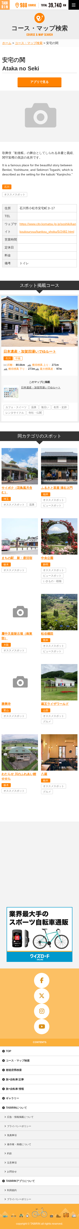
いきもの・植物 (52, 581)
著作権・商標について (19, 1144)
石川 (6, 186)
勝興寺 (6, 704)
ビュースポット (52, 505)
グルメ (47, 721)
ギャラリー (12, 1098)
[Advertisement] (39, 863)
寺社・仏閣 (35, 412)
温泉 (33, 407)
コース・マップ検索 (18, 1060)
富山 (6, 710)
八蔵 (44, 774)
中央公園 (47, 558)
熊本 (45, 640)
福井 (45, 494)
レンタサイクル (14, 412)
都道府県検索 (14, 1070)
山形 (45, 710)
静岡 (45, 564)
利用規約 (12, 1190)
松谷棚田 (47, 633)
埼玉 (6, 498)
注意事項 (12, 1162)
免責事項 (12, 1135)
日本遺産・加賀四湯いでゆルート (30, 351)
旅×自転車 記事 (15, 1079)
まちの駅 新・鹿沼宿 (17, 558)
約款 (9, 1153)
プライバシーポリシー (19, 1126)
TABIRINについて (16, 1107)
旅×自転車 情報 (15, 1088)
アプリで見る (39, 82)
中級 (18, 358)
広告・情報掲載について (20, 1117)
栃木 (6, 564)
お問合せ (12, 1171)
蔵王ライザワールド (55, 704)
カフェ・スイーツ (16, 407)
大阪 (6, 644)
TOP (8, 1051)
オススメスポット (14, 194)
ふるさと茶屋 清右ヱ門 (57, 487)
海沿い (45, 407)
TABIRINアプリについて (20, 1181)
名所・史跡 (60, 407)
